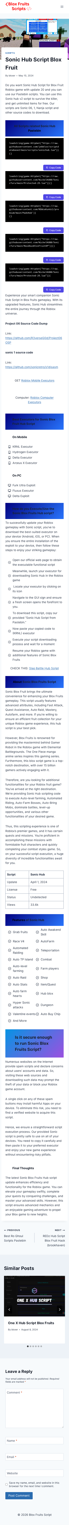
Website (12, 1473)
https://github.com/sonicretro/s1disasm (31, 367)
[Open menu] (62, 6)
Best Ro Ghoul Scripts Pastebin (15, 1235)
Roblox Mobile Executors (37, 380)
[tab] (28, 1346)
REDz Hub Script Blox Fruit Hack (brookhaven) (54, 1238)
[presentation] (34, 1296)
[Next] (59, 1310)
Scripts (10, 53)
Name (12, 1440)
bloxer (12, 75)
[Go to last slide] (9, 1310)
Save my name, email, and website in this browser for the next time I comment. (34, 1484)
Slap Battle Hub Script (44, 668)
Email (11, 1457)
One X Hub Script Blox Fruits (31, 1323)
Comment (14, 1392)
